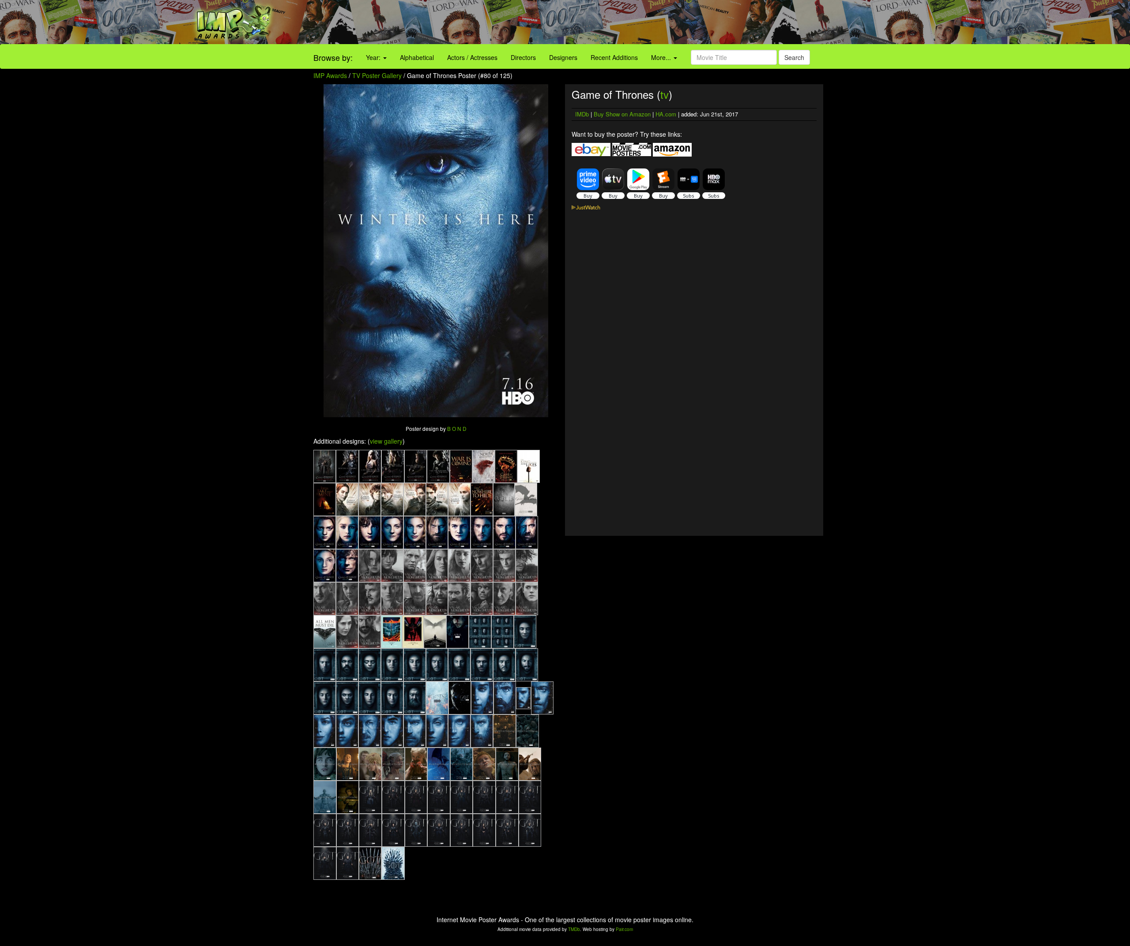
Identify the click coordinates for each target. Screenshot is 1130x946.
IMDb (582, 114)
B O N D (457, 428)
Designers (563, 57)
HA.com (665, 114)
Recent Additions (614, 57)
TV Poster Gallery (377, 75)
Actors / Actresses (472, 57)
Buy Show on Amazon (622, 114)
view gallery (386, 441)
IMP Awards (330, 75)
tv (664, 94)
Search (794, 57)
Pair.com (624, 929)
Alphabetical (417, 57)
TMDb (574, 929)
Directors (523, 57)
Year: (374, 57)
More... (662, 57)
